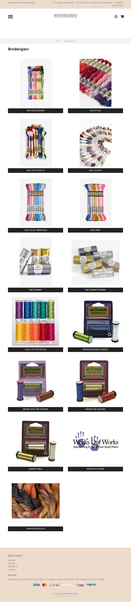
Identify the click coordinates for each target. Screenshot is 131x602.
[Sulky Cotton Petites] (35, 322)
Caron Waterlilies (35, 529)
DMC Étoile (95, 110)
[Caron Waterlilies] (35, 501)
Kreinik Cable (35, 469)
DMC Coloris (95, 170)
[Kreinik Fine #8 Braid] (95, 381)
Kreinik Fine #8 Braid (95, 409)
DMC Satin (95, 230)
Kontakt (11, 560)
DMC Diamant (35, 290)
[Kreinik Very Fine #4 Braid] (35, 381)
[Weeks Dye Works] (95, 441)
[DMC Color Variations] (35, 202)
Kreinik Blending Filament (95, 349)
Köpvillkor (12, 566)
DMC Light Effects (36, 170)
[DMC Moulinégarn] (35, 83)
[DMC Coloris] (95, 143)
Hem (59, 41)
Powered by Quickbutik (65, 596)
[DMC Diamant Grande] (95, 262)
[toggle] (12, 17)
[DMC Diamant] (35, 262)
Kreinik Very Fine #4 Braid (35, 409)
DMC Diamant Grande (95, 290)
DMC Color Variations (35, 230)
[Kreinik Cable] (35, 441)
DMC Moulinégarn (36, 110)
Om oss (11, 563)
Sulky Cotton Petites (35, 349)
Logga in (12, 569)
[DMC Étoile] (95, 83)
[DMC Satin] (95, 202)
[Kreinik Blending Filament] (95, 322)
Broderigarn (70, 41)
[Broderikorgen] (65, 15)
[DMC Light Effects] (35, 143)
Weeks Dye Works (95, 469)
